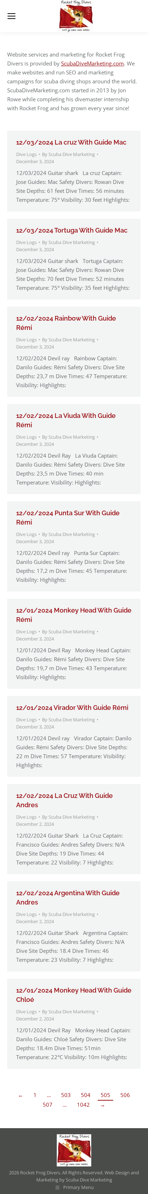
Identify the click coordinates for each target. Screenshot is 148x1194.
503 (66, 1094)
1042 (83, 1104)
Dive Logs (26, 154)
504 (86, 1094)
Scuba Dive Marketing (89, 1179)
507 (47, 1104)
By (68, 154)
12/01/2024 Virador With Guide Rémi (72, 707)
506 (125, 1094)
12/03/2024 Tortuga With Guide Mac (72, 230)
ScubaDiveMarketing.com (92, 63)
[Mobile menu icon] (11, 16)
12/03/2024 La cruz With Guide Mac (71, 142)
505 (105, 1094)
